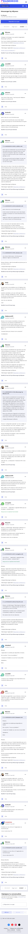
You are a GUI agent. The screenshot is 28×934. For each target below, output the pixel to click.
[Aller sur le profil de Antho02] (2, 113)
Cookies (18, 930)
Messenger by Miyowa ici (19, 48)
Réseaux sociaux (13, 16)
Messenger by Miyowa (18, 42)
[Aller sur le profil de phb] (2, 692)
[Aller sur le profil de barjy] (2, 283)
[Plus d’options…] (25, 33)
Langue (6, 928)
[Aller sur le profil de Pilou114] (2, 523)
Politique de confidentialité (16, 928)
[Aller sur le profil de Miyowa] (2, 33)
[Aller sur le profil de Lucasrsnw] (2, 823)
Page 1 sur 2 (15, 26)
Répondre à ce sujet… (9, 904)
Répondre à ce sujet (14, 21)
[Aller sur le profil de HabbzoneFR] (2, 317)
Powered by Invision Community (14, 931)
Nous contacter (11, 930)
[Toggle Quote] (3, 146)
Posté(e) (9, 34)
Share (7, 912)
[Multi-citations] (2, 58)
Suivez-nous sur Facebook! (7, 50)
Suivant (22, 26)
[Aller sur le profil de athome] (2, 93)
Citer (6, 58)
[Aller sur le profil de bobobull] (2, 646)
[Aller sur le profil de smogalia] (2, 503)
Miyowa (5, 15)
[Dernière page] (26, 27)
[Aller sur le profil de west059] (2, 64)
